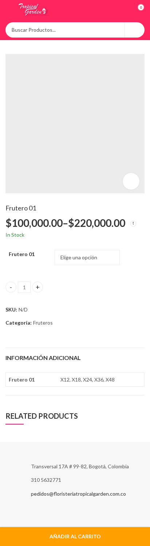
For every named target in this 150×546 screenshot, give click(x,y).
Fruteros (43, 323)
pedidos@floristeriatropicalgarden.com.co (78, 494)
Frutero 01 (22, 254)
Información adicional (43, 357)
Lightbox (131, 181)
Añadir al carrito (75, 536)
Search (135, 30)
